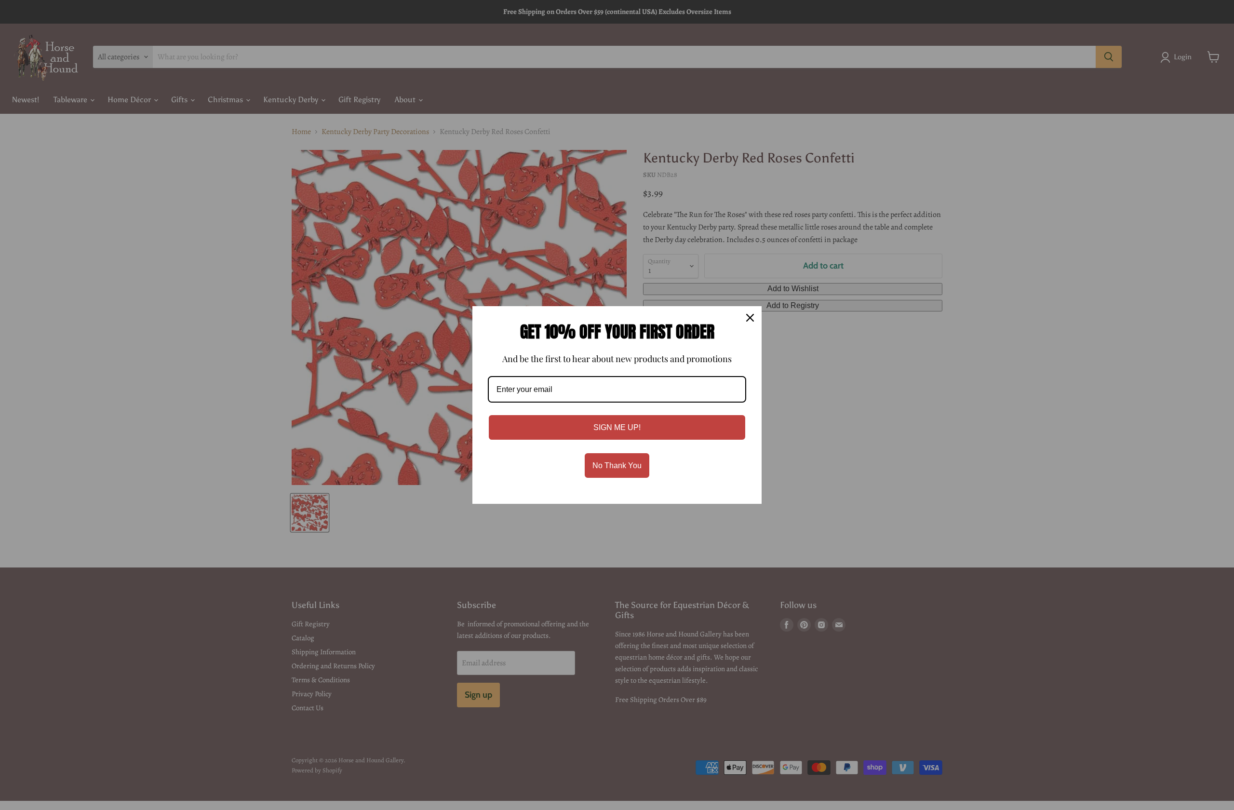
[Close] (750, 317)
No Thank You (617, 465)
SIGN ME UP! (617, 427)
